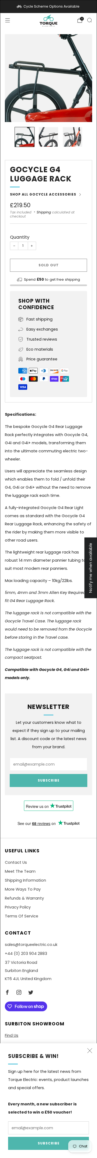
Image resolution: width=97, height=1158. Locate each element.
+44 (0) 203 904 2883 (26, 953)
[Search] (89, 20)
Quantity (19, 237)
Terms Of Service (21, 916)
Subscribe (49, 1143)
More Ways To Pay (23, 889)
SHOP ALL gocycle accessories (43, 194)
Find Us (11, 1035)
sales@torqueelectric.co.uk (31, 944)
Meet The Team (20, 871)
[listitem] (48, 6)
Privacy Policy (18, 907)
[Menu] (7, 20)
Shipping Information (25, 880)
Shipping (44, 212)
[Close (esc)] (89, 1050)
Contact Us (16, 862)
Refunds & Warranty (24, 898)
